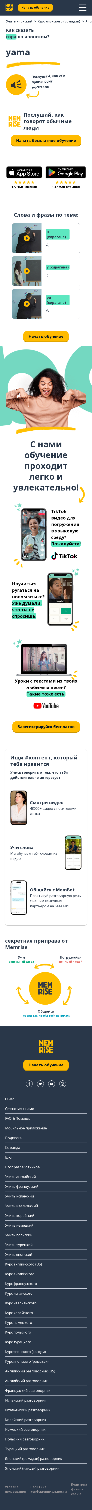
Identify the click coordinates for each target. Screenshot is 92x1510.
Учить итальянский (21, 1206)
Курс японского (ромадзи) (59, 21)
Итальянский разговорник (27, 1410)
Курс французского (21, 1283)
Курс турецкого (18, 1342)
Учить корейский (19, 1215)
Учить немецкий (19, 1225)
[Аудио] (16, 84)
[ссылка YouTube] (51, 1083)
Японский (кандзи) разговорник (32, 1468)
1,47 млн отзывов (66, 187)
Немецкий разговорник (25, 1429)
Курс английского (19, 1274)
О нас (9, 1099)
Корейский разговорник (25, 1419)
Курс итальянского (21, 1303)
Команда (12, 1147)
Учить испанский (19, 1196)
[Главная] (15, 121)
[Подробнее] (82, 8)
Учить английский (20, 1176)
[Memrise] (9, 8)
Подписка (13, 1137)
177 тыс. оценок (24, 187)
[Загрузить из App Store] (24, 172)
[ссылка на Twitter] (40, 1083)
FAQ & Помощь (17, 1118)
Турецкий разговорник (25, 1448)
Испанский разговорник (25, 1400)
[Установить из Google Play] (66, 172)
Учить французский (21, 1186)
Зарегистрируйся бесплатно (46, 726)
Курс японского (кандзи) (25, 1351)
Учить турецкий (19, 1244)
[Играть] (27, 238)
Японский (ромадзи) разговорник (33, 1458)
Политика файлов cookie (79, 1489)
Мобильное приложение (26, 1128)
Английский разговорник (26, 1380)
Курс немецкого (18, 1322)
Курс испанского (19, 1293)
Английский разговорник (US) (30, 1371)
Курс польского (18, 1332)
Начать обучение (35, 7)
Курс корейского (19, 1312)
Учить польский (18, 1235)
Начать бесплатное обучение (46, 140)
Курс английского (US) (23, 1264)
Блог (9, 1157)
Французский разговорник (27, 1390)
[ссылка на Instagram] (62, 1083)
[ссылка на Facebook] (29, 1083)
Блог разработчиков (22, 1167)
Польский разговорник (25, 1439)
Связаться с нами (19, 1108)
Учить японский (19, 21)
